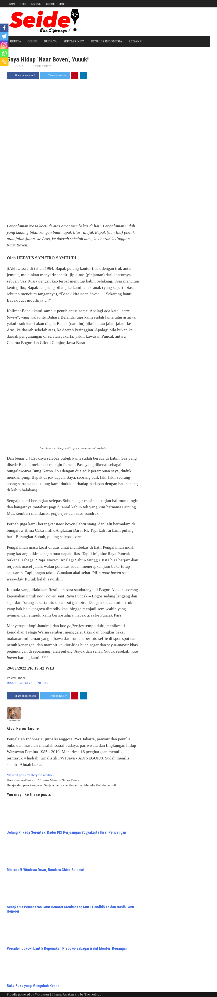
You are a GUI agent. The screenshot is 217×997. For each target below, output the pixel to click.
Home (12, 3)
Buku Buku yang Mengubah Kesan (33, 985)
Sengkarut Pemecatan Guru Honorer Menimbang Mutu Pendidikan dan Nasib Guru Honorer (70, 909)
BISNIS (33, 41)
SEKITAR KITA (74, 41)
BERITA (15, 41)
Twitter (22, 3)
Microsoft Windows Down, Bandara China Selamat (46, 869)
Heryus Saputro (41, 65)
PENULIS (40, 683)
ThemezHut (92, 994)
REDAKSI (135, 41)
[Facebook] (4, 28)
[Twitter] (4, 36)
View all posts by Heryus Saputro (31, 775)
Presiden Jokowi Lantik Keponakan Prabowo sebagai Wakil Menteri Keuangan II (69, 948)
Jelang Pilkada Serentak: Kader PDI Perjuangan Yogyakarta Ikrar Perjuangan (66, 832)
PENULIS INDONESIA (106, 41)
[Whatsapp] (4, 53)
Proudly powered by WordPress (28, 994)
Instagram (35, 3)
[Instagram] (4, 45)
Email (61, 3)
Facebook (49, 3)
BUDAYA (50, 41)
